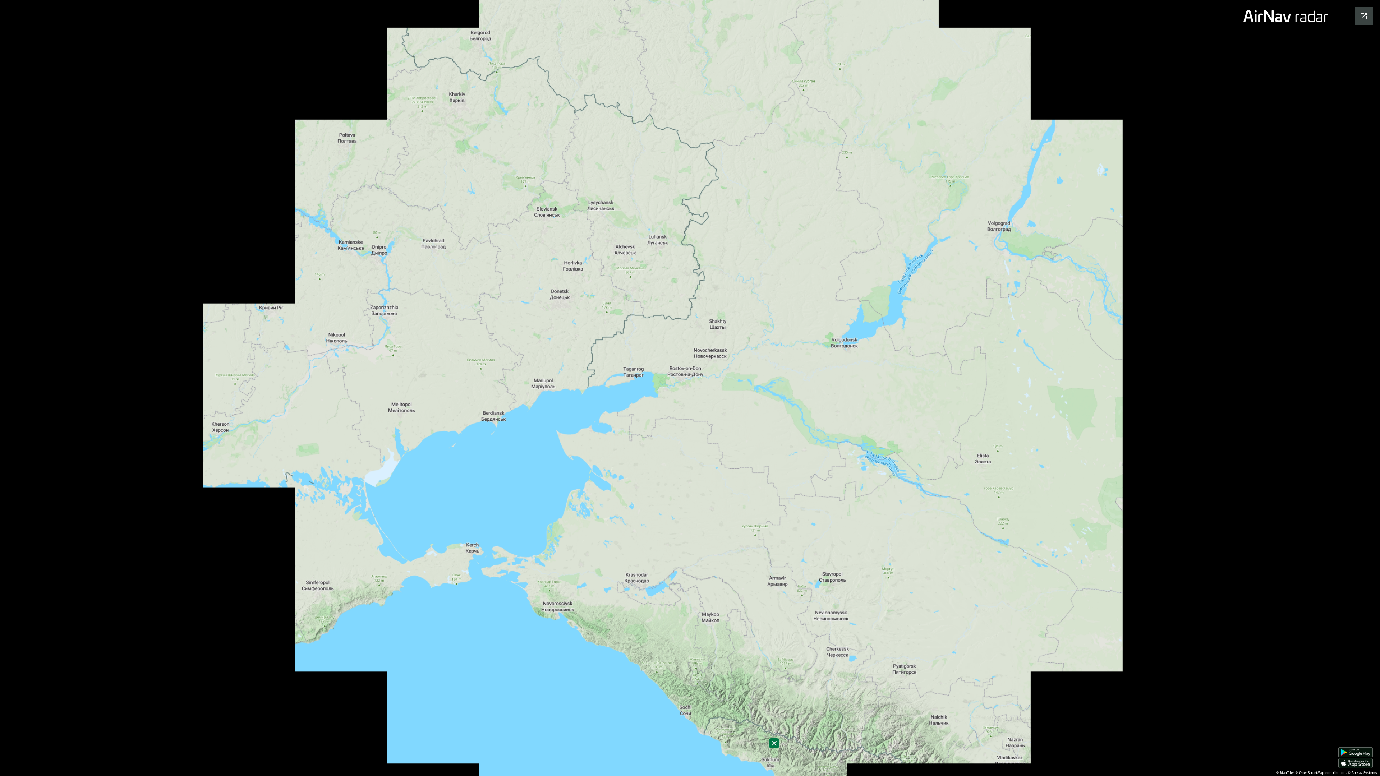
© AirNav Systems (1362, 773)
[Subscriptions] (774, 743)
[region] (690, 388)
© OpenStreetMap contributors (1321, 773)
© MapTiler (1285, 773)
